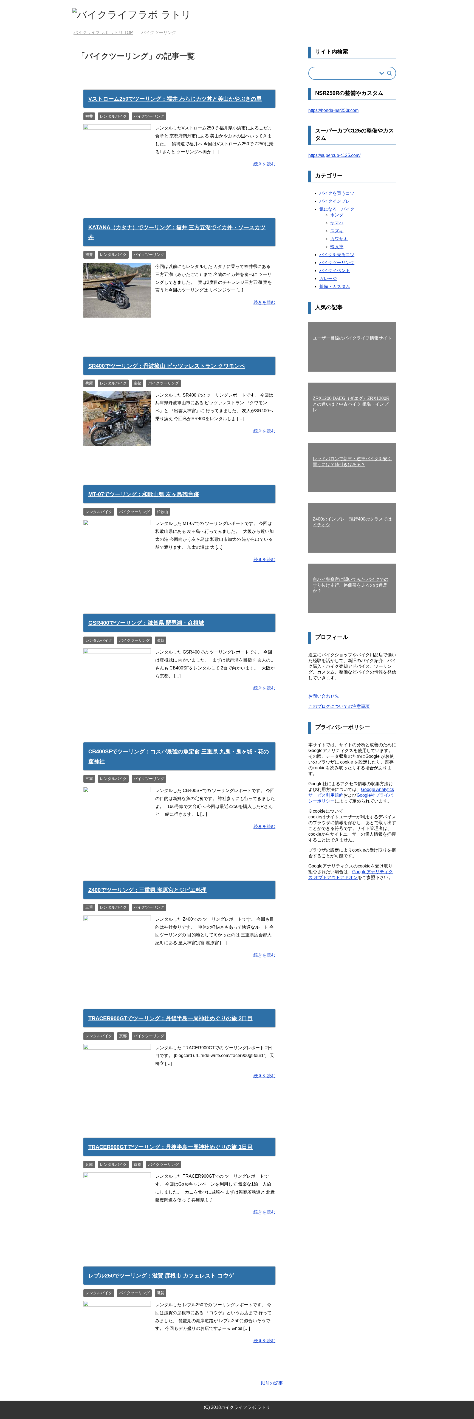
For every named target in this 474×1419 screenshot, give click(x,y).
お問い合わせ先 (323, 696)
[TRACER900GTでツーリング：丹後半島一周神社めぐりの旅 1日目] (117, 1223)
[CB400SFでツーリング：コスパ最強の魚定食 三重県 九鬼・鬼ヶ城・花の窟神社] (117, 837)
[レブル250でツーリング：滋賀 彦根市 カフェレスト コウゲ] (117, 1351)
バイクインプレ (334, 201)
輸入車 (336, 246)
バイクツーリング (149, 116)
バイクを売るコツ (336, 254)
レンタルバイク (113, 116)
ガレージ (328, 278)
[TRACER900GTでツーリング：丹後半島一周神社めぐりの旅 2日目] (117, 1094)
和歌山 (162, 512)
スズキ (336, 230)
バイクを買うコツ (336, 193)
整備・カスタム (334, 286)
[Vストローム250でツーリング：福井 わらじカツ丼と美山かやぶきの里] (117, 175)
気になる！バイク (336, 209)
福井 (89, 116)
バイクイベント (334, 270)
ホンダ (336, 215)
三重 (89, 778)
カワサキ (339, 238)
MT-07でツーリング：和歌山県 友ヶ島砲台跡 (143, 494)
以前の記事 (272, 1383)
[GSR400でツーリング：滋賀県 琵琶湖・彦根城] (117, 699)
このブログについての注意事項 (339, 706)
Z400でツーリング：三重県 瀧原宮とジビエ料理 (147, 890)
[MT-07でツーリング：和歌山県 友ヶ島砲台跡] (117, 570)
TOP (103, 32)
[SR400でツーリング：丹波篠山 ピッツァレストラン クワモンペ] (117, 442)
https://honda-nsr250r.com (333, 110)
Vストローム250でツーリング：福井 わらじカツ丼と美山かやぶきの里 (175, 99)
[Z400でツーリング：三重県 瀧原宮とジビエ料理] (117, 966)
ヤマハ (336, 223)
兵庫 (89, 383)
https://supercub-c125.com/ (334, 155)
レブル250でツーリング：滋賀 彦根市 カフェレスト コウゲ (161, 1276)
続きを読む (264, 164)
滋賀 (160, 640)
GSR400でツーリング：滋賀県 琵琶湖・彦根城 (146, 623)
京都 (137, 383)
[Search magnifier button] (389, 73)
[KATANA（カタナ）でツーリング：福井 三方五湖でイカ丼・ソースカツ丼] (117, 313)
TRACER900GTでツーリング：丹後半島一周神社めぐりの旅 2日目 (170, 1018)
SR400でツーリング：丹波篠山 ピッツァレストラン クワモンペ (166, 366)
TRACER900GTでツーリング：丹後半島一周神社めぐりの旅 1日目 (170, 1147)
